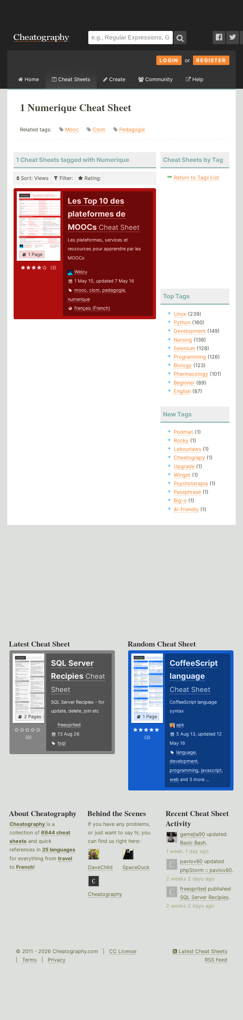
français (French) (92, 308)
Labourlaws (187, 449)
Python (182, 322)
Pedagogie (132, 129)
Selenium (184, 348)
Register (211, 60)
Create (116, 79)
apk (180, 724)
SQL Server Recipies (204, 897)
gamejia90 (192, 834)
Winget (182, 475)
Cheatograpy (189, 457)
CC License (122, 951)
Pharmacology (191, 374)
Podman (183, 432)
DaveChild (100, 867)
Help (197, 79)
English (182, 391)
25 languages (58, 849)
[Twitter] (232, 37)
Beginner (184, 382)
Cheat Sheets (73, 79)
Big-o (180, 500)
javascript (211, 770)
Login (168, 60)
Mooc (72, 129)
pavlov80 (191, 861)
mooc (80, 290)
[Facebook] (219, 37)
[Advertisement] (121, 12)
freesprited (69, 724)
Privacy (56, 960)
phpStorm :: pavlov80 (206, 870)
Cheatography (27, 824)
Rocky (181, 440)
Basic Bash (193, 842)
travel (65, 858)
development (183, 761)
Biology (183, 365)
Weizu (80, 271)
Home (31, 79)
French (25, 867)
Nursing (183, 340)
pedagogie (113, 290)
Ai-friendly (186, 509)
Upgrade (184, 466)
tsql (61, 743)
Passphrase (187, 492)
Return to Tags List (196, 177)
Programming (190, 357)
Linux (180, 314)
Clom (99, 129)
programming (184, 770)
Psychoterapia (191, 483)
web (174, 779)
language (186, 752)
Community (158, 79)
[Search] (180, 37)
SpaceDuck (136, 867)
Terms (29, 960)
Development (190, 331)
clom (94, 290)
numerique (79, 299)
